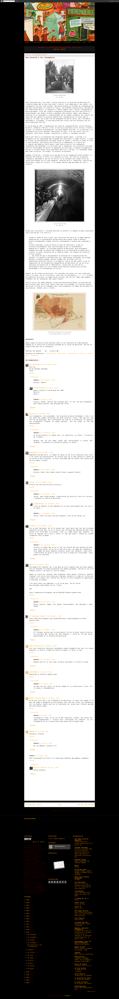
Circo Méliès (79, 918)
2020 (28, 916)
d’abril (31, 960)
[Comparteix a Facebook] (57, 351)
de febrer (32, 966)
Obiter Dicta (79, 903)
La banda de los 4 (81, 898)
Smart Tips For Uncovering (84, 954)
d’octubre (32, 940)
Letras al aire (80, 904)
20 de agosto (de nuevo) (83, 983)
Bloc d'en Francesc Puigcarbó (82, 877)
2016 (28, 927)
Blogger (67, 995)
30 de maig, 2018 (45, 715)
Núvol (77, 865)
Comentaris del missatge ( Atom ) (66, 811)
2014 (28, 932)
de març (31, 963)
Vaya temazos (79, 919)
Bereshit (27, 42)
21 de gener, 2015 (45, 672)
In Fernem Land (80, 869)
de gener (31, 968)
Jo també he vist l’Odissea (80, 970)
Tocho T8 (78, 907)
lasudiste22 (38, 504)
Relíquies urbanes (76, 42)
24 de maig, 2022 (41, 756)
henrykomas (33, 672)
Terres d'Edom (45, 42)
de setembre (32, 943)
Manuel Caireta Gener (37, 698)
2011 (28, 977)
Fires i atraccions (66, 42)
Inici (59, 805)
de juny (31, 955)
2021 (28, 913)
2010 (28, 980)
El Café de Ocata (81, 982)
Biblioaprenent (80, 986)
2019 (28, 919)
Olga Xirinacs (34, 646)
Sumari (84, 42)
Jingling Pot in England (83, 975)
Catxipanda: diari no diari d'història (83, 942)
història (82, 353)
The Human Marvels (81, 911)
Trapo (76, 900)
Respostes (35, 377)
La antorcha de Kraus (83, 978)
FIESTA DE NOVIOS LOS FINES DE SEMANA (82, 862)
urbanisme (34, 355)
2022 (28, 910)
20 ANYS (77, 879)
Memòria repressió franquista (81, 928)
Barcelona (62, 353)
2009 (28, 983)
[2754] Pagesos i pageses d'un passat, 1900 (83, 949)
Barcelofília (79, 957)
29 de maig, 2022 (51, 767)
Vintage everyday (81, 847)
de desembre (32, 934)
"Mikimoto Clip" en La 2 (83, 965)
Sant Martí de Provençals (56, 42)
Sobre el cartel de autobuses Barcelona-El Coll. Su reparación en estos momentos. (83, 886)
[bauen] (77, 952)
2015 (28, 929)
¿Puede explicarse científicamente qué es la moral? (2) (84, 843)
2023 (28, 908)
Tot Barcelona (34, 364)
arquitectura (51, 353)
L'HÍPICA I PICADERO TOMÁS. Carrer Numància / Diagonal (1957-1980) (83, 959)
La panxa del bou (81, 922)
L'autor (89, 42)
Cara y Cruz (79, 908)
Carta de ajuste (81, 964)
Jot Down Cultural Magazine (81, 839)
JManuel (32, 731)
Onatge (77, 867)
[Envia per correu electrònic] (50, 351)
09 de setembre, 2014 (40, 564)
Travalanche (79, 891)
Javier (32, 482)
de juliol (32, 952)
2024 (28, 905)
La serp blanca (80, 968)
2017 (28, 924)
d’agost (31, 950)
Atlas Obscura (80, 974)
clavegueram (72, 353)
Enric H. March (39, 767)
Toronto (32, 526)
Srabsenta (33, 452)
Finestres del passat (82, 944)
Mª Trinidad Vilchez (37, 616)
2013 (28, 972)
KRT (30, 564)
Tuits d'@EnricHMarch (56, 839)
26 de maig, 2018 (52, 698)
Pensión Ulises (80, 860)
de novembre (32, 937)
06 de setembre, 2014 (45, 452)
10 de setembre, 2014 (47, 602)
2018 (28, 921)
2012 (28, 974)
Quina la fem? (80, 947)
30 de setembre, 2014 (48, 646)
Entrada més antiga (86, 805)
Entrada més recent (34, 805)
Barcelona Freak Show (35, 42)
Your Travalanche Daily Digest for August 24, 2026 (83, 894)
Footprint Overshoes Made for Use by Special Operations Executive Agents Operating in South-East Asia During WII (83, 853)
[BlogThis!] (53, 351)
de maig (31, 958)
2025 (28, 902)
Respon (31, 373)
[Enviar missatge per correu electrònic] (45, 351)
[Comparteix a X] (55, 351)
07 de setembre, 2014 (44, 482)
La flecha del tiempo (82, 979)
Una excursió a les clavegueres (34, 945)
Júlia (31, 413)
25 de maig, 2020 (51, 388)
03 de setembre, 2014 (48, 364)
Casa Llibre (80, 275)
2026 (28, 900)
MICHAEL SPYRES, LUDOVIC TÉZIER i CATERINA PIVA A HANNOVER (83, 872)
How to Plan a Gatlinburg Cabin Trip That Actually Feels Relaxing (83, 914)
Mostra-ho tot (91, 991)
